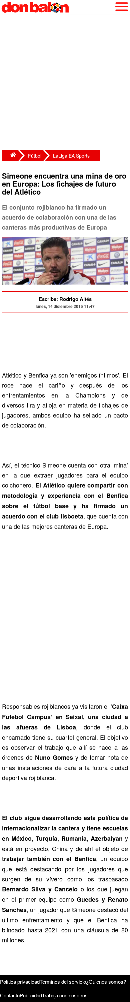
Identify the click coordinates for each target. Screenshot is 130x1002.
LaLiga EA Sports (71, 155)
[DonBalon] (10, 155)
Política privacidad (20, 981)
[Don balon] (57, 7)
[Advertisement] (65, 83)
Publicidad (31, 995)
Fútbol (34, 155)
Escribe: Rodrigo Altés (65, 299)
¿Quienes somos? (106, 981)
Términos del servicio (63, 981)
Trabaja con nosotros (65, 995)
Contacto (10, 995)
